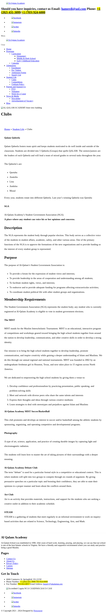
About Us (10, 561)
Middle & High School (26, 58)
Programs (10, 51)
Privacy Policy (12, 563)
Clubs (13, 80)
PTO (13, 89)
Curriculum (16, 54)
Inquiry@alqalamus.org (53, 584)
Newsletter (15, 98)
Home (8, 49)
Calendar (15, 63)
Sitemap (9, 568)
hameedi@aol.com (73, 8)
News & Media (12, 96)
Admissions (11, 65)
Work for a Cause (18, 94)
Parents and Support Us (16, 87)
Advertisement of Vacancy (22, 101)
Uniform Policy (17, 84)
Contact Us (11, 559)
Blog (8, 103)
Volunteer (15, 91)
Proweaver (38, 611)
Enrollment (16, 68)
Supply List (16, 75)
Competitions (16, 82)
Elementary (21, 56)
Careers (9, 566)
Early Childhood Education (28, 61)
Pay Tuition (16, 70)
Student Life (11, 77)
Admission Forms (18, 72)
